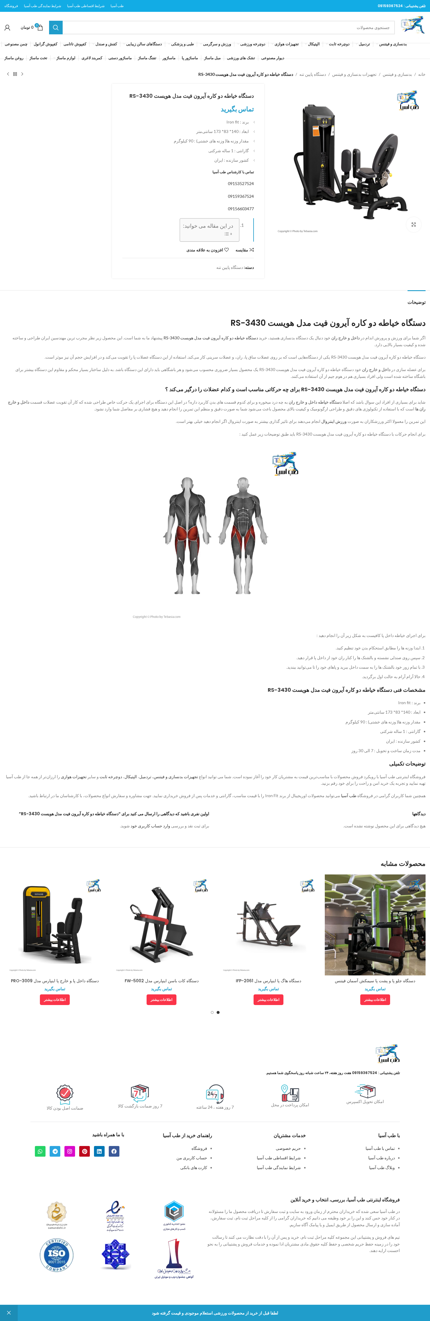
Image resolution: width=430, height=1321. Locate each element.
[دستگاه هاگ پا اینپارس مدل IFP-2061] (268, 924)
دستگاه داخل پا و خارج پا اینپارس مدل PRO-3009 (55, 981)
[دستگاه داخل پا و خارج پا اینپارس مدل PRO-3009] (54, 924)
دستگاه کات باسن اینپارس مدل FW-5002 (162, 981)
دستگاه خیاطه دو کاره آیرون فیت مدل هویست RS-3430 (210, 337)
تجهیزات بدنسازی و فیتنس (354, 74)
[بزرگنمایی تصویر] (413, 224)
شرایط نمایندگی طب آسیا (279, 1167)
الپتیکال (130, 776)
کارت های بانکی (193, 1167)
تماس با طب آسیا (380, 1148)
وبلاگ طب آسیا (382, 1167)
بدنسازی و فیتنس (397, 74)
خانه (422, 74)
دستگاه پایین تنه (312, 74)
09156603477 (241, 208)
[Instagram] (69, 1151)
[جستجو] (56, 27)
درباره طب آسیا (381, 1157)
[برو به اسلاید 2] (212, 1012)
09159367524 (390, 5)
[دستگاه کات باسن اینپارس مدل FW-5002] (161, 924)
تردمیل (145, 776)
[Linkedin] (99, 1151)
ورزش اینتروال (334, 421)
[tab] (417, 299)
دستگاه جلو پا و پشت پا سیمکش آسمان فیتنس (375, 981)
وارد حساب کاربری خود (150, 825)
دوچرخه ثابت (111, 776)
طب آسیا (348, 795)
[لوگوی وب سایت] (413, 26)
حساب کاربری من (191, 1157)
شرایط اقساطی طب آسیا (279, 1157)
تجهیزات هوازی (74, 776)
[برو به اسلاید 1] (218, 1012)
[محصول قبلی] (22, 74)
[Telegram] (55, 1151)
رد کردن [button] (9, 1313)
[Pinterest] (84, 1151)
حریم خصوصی (288, 1148)
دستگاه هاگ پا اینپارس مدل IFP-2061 (268, 981)
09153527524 (241, 183)
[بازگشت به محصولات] (15, 74)
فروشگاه (199, 1148)
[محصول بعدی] (8, 74)
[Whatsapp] (40, 1151)
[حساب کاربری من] (7, 27)
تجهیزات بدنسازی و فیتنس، (175, 776)
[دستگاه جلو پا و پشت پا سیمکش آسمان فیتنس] (375, 924)
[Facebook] (114, 1151)
